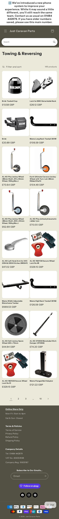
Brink (4, 139)
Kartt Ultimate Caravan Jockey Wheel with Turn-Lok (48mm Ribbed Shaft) (43, 179)
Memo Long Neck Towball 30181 (43, 139)
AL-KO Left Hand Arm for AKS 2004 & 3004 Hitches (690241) (15, 262)
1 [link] (11, 398)
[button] (5, 31)
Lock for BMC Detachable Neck (43, 101)
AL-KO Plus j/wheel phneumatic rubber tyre (43, 220)
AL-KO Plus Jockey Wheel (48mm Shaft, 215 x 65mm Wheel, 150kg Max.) (13, 179)
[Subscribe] (45, 476)
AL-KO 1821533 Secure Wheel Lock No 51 (14, 382)
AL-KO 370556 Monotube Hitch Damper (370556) (43, 342)
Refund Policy (11, 437)
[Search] (54, 42)
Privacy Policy (11, 433)
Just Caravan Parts (33, 516)
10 (41, 398)
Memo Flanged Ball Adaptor (41, 381)
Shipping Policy (12, 440)
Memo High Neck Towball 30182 (43, 301)
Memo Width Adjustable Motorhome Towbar (12, 302)
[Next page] (48, 399)
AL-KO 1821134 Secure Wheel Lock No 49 (42, 262)
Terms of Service (13, 430)
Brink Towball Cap (9, 101)
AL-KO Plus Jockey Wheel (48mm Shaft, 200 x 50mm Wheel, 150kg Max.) (13, 221)
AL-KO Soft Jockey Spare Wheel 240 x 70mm (12, 342)
